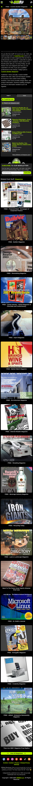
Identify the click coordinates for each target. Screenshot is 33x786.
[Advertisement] (16, 45)
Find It (9, 95)
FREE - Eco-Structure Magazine (16, 400)
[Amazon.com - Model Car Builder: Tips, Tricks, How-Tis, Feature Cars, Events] (6, 147)
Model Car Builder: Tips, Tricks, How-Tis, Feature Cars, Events (21, 144)
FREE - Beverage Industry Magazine (16, 494)
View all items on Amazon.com (21, 154)
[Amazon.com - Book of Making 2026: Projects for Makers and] (6, 135)
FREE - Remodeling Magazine (16, 273)
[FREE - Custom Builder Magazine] (5, 37)
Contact (11, 762)
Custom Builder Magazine (9, 71)
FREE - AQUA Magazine (16, 337)
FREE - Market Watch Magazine (16, 369)
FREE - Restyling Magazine (16, 463)
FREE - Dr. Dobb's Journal (16, 621)
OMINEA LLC (20, 778)
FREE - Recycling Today (16, 525)
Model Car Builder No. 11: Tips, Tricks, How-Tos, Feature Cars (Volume (21, 109)
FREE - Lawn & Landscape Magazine (17, 557)
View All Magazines (16, 753)
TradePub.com (19, 56)
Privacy (19, 174)
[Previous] (2, 37)
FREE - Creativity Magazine (16, 684)
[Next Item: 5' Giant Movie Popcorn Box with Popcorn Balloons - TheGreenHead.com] (31, 6)
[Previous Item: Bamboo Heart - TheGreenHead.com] (2, 6)
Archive (5, 762)
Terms (16, 174)
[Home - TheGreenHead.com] (16, 2)
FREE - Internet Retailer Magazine (17, 431)
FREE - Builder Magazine (16, 242)
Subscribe (27, 172)
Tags (24, 95)
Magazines (19, 179)
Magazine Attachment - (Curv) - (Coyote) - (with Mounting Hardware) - (21, 121)
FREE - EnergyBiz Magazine (16, 652)
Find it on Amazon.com (10, 103)
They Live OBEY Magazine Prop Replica (16, 748)
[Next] (31, 37)
